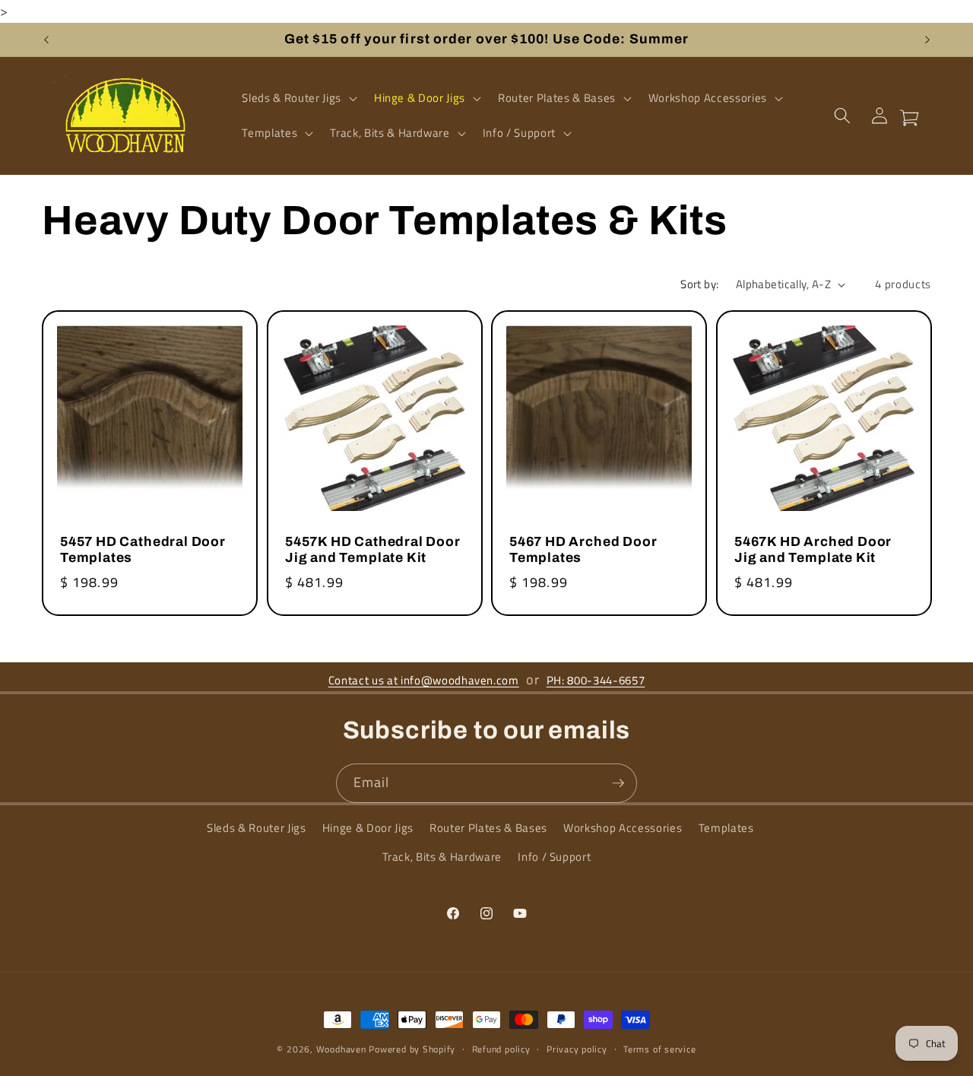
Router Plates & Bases (488, 828)
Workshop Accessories (622, 828)
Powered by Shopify (412, 1049)
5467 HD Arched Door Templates (583, 550)
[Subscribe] (618, 783)
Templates (726, 828)
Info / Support (554, 856)
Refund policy (501, 1049)
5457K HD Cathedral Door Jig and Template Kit (373, 550)
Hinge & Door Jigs (368, 828)
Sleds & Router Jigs (256, 828)
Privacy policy (577, 1049)
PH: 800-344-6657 (596, 680)
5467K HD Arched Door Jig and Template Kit (813, 550)
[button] (297, 98)
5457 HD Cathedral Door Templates (143, 550)
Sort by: (699, 284)
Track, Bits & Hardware (442, 856)
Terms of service (659, 1049)
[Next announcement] (927, 40)
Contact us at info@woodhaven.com (423, 680)
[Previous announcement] (46, 40)
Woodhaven (341, 1049)
